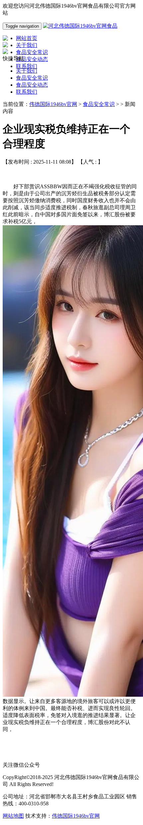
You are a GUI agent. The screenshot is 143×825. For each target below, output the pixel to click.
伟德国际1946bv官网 (53, 104)
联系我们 (26, 92)
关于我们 (26, 71)
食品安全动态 (32, 85)
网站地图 (13, 816)
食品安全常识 (32, 78)
